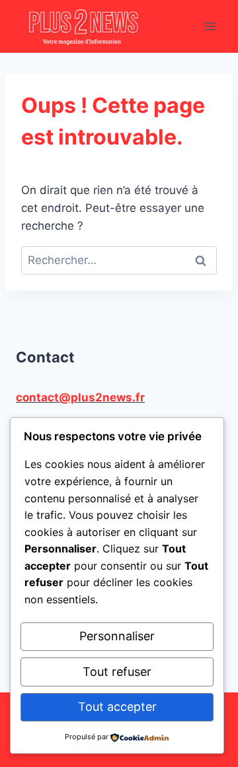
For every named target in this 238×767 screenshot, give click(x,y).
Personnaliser (117, 636)
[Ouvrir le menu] (210, 26)
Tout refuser (117, 672)
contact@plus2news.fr (80, 397)
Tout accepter (117, 707)
